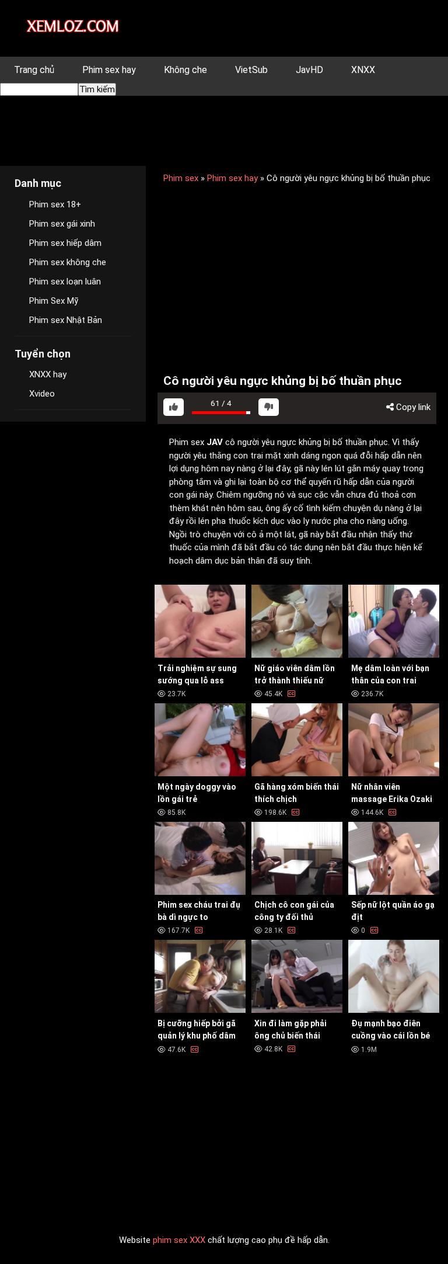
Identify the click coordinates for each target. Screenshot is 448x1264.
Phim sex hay (109, 69)
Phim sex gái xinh (62, 223)
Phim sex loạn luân (65, 281)
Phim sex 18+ (55, 204)
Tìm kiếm (97, 89)
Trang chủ (34, 69)
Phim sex (180, 178)
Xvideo (42, 393)
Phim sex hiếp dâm (65, 243)
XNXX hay (47, 374)
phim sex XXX (179, 1240)
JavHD (309, 69)
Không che (185, 69)
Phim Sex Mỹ (53, 301)
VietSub (251, 69)
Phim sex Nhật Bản (65, 320)
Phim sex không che (67, 262)
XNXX (363, 69)
